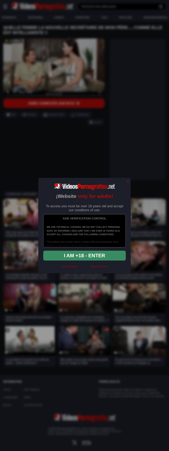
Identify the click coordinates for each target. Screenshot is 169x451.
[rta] (84, 268)
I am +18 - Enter (84, 255)
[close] (127, 181)
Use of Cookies (69, 266)
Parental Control (98, 266)
